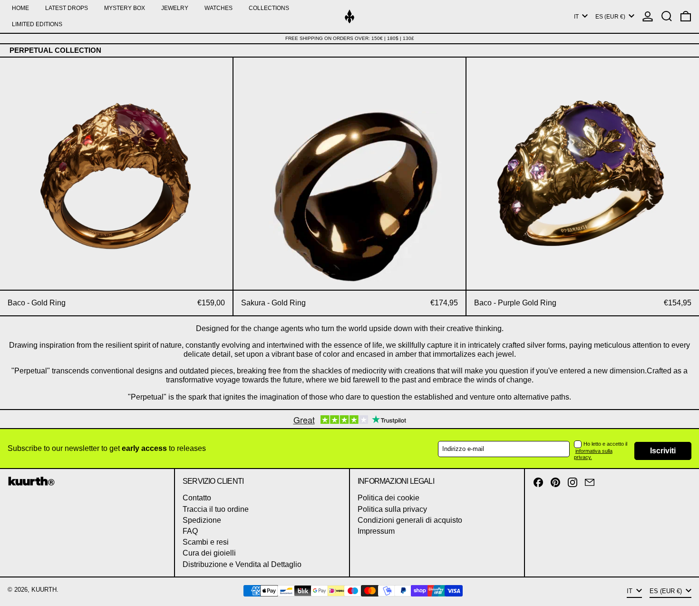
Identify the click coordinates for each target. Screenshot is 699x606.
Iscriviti (663, 451)
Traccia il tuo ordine (216, 509)
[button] (666, 16)
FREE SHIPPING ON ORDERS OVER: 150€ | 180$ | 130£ (349, 38)
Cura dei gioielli (209, 553)
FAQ (190, 531)
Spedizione (202, 520)
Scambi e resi (206, 542)
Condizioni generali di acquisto (410, 520)
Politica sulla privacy (392, 509)
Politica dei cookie (388, 498)
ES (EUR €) (611, 16)
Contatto (197, 498)
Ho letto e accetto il (605, 444)
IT (577, 16)
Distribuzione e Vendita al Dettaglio (242, 564)
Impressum (376, 531)
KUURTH (44, 589)
